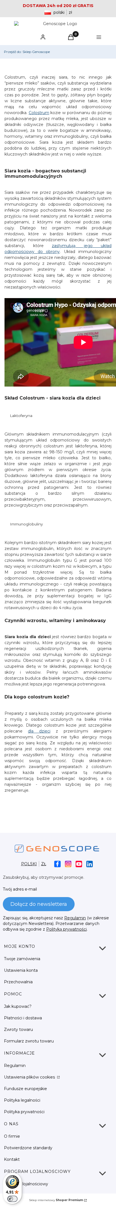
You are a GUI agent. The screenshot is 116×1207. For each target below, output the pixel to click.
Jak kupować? (18, 1006)
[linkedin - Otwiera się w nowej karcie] (89, 863)
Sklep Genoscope (27, 52)
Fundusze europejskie (25, 1088)
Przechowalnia (18, 981)
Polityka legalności (22, 1100)
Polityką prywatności (66, 929)
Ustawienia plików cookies (30, 1077)
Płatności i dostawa (23, 1017)
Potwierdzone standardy (28, 1147)
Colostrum (39, 112)
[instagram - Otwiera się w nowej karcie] (68, 863)
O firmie (12, 1136)
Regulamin (75, 917)
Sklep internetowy (56, 1200)
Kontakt (12, 1159)
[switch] (12, 1199)
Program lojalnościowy (26, 1183)
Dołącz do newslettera (38, 904)
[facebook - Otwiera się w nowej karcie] (57, 863)
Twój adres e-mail (20, 889)
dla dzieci (39, 731)
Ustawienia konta (21, 970)
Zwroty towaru (18, 1029)
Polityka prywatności (24, 1111)
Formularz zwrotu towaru (29, 1041)
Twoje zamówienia (22, 958)
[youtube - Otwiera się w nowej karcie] (78, 863)
